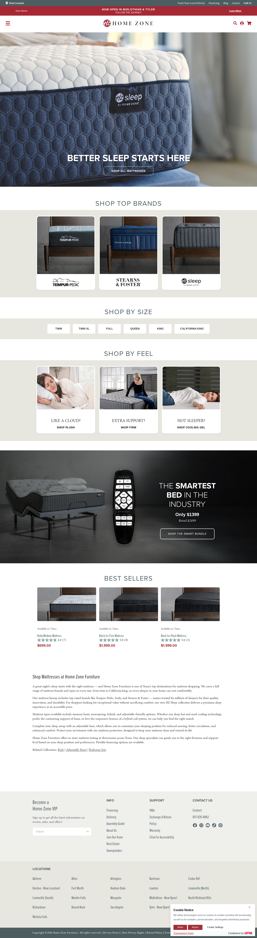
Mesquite (115, 897)
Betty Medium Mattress (49, 635)
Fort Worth (77, 888)
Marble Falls (78, 897)
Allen (74, 878)
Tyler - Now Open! (159, 907)
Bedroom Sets (97, 750)
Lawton (153, 888)
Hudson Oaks (117, 888)
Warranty (155, 830)
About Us (111, 830)
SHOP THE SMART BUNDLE (187, 533)
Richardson (39, 907)
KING (160, 328)
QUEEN (135, 328)
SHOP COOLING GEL (191, 427)
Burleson (154, 878)
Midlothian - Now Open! (163, 897)
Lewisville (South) (43, 897)
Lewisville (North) (198, 888)
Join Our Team (114, 837)
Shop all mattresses (128, 171)
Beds (61, 750)
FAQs (152, 810)
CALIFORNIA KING (192, 328)
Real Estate (113, 843)
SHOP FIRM (128, 427)
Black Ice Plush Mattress (173, 635)
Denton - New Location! (46, 888)
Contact (197, 810)
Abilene (37, 878)
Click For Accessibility (162, 837)
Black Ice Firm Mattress (111, 635)
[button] (235, 23)
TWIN (58, 328)
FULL (109, 328)
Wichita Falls (40, 916)
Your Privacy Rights (133, 932)
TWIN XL (84, 328)
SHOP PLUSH (66, 427)
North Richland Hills (199, 897)
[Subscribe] (87, 831)
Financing (112, 810)
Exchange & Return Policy (160, 820)
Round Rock (78, 907)
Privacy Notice (111, 932)
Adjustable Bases (76, 750)
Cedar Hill (194, 878)
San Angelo (116, 907)
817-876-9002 (201, 816)
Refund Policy (154, 932)
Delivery (111, 816)
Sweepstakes (114, 850)
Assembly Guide (115, 823)
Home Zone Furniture (65, 932)
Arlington (115, 878)
